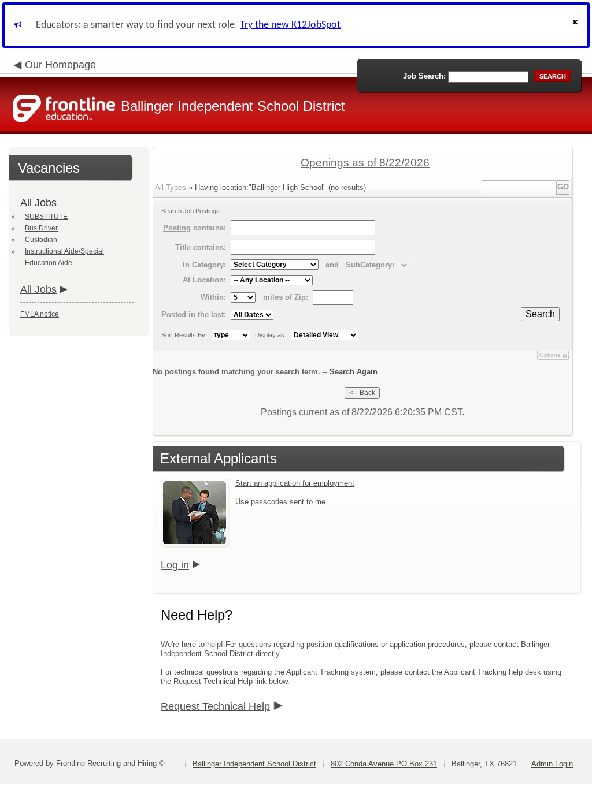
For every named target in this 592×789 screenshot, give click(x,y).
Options (549, 355)
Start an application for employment (294, 483)
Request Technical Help (215, 706)
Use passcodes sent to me (280, 501)
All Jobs (38, 289)
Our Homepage (60, 64)
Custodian (41, 240)
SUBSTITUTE (46, 217)
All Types (170, 187)
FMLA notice (39, 314)
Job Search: (424, 76)
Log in (175, 565)
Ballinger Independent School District (254, 764)
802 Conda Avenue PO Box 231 (384, 764)
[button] (576, 25)
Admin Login (552, 764)
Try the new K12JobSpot (290, 25)
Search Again (354, 371)
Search (540, 314)
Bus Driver (41, 228)
